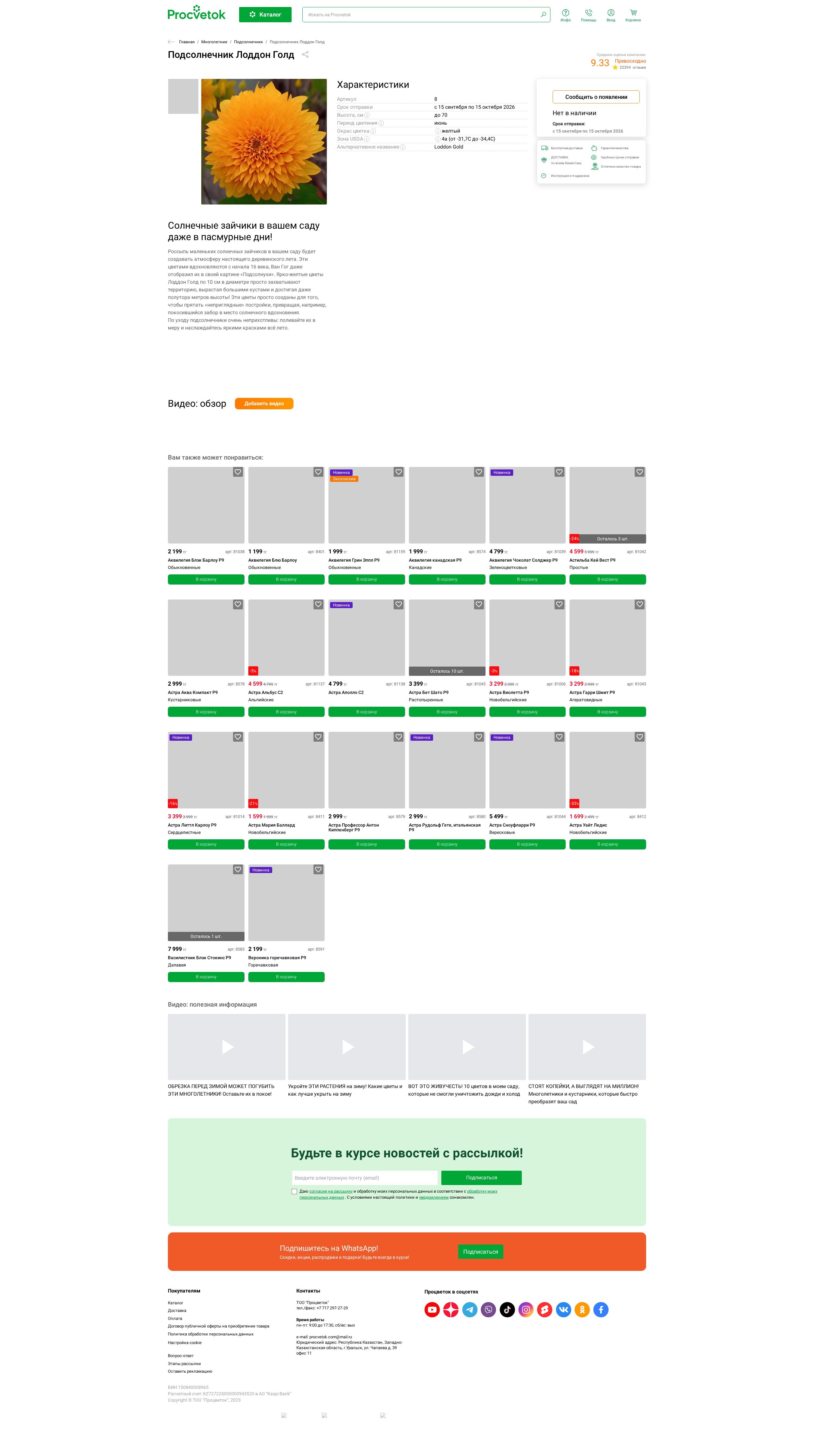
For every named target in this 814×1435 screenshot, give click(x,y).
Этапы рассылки (184, 1363)
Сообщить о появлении (596, 97)
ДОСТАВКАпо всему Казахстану (566, 160)
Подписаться (481, 1178)
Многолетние (214, 41)
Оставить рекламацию (190, 1371)
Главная (187, 41)
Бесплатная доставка (567, 148)
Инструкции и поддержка (569, 175)
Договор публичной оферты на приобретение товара (218, 1326)
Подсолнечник (248, 41)
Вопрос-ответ (181, 1355)
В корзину (206, 579)
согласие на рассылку (331, 1191)
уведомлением (434, 1197)
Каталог (175, 1302)
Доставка (177, 1310)
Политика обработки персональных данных (210, 1334)
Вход (611, 20)
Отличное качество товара (619, 166)
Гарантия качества (614, 148)
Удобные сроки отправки (619, 157)
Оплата (175, 1318)
